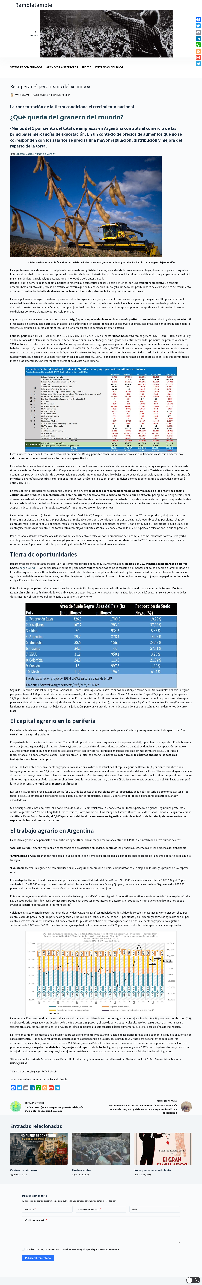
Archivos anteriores (62, 68)
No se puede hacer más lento (152, 1170)
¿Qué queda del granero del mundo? (67, 117)
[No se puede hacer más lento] (163, 1149)
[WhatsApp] (198, 45)
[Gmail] (198, 57)
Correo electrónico (89, 1209)
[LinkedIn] (198, 38)
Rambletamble (33, 5)
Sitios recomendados (26, 68)
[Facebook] (198, 19)
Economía (56, 94)
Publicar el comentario (38, 1258)
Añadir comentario (35, 1220)
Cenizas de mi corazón (24, 1170)
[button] (193, 1280)
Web (134, 1209)
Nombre (30, 1209)
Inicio (86, 68)
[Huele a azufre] (101, 1149)
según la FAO (27, 568)
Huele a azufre (81, 1170)
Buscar (10, 33)
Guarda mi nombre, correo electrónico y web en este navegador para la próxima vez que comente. (72, 1249)
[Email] (198, 32)
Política (66, 94)
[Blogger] (198, 51)
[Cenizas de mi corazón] (39, 1149)
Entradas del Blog (109, 68)
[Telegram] (198, 64)
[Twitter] (198, 26)
